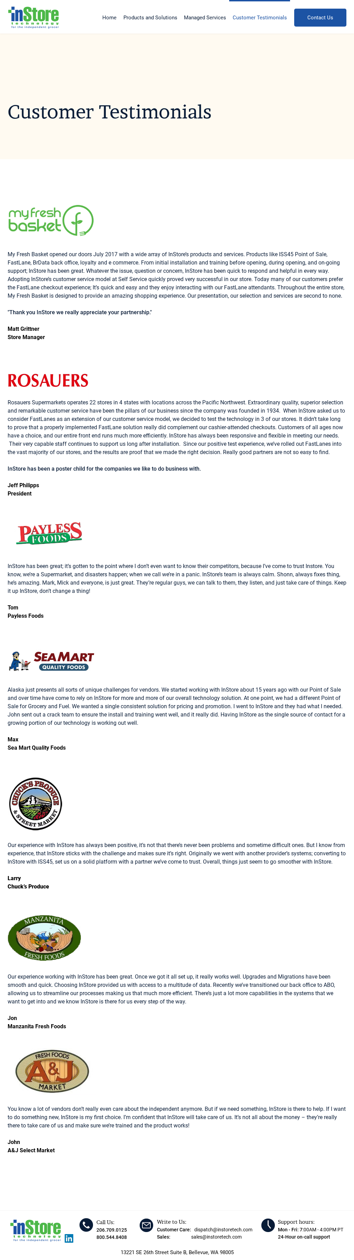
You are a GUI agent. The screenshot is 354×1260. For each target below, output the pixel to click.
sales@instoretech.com (216, 1237)
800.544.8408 (111, 1237)
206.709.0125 (111, 1230)
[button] (150, 14)
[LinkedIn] (69, 1238)
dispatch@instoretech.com (223, 1229)
